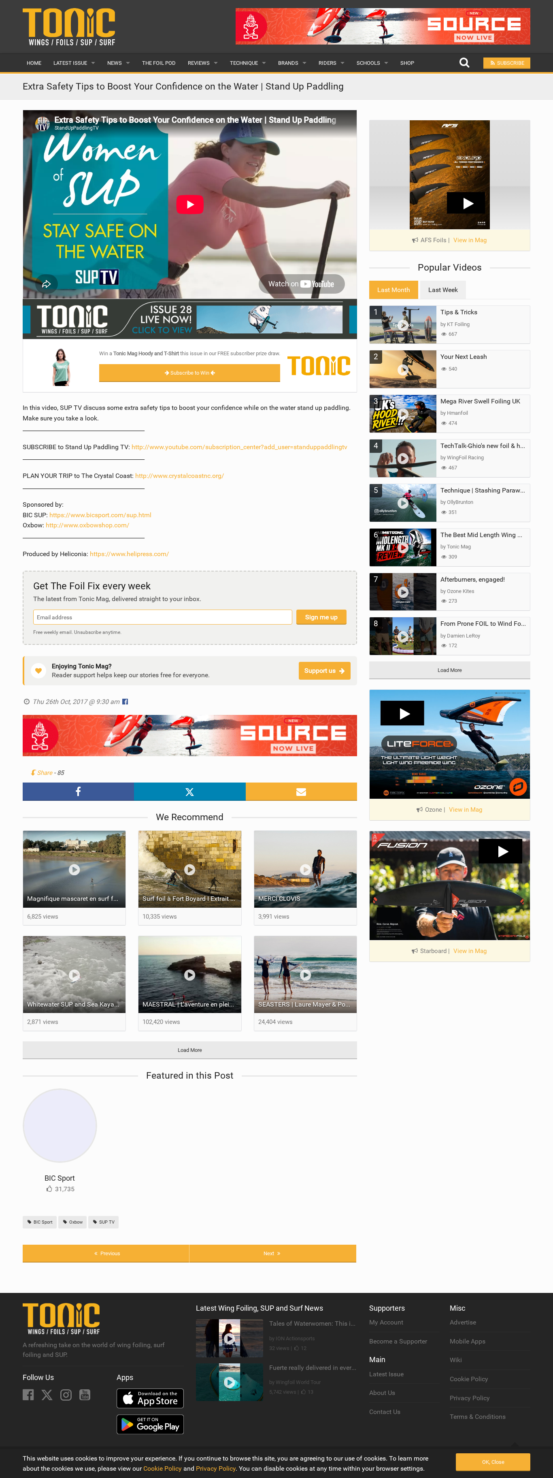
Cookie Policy (469, 1379)
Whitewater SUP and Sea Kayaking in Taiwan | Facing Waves (76, 1004)
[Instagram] (66, 1397)
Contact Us (384, 1412)
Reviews (199, 63)
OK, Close (493, 1462)
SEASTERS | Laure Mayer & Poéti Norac (307, 1004)
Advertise (463, 1322)
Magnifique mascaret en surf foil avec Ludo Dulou (76, 898)
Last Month (393, 290)
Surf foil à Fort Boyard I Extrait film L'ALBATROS (192, 898)
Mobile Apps (467, 1341)
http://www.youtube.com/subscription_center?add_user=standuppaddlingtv (239, 447)
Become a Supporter (398, 1341)
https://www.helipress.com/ (129, 554)
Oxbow (75, 1222)
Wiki (456, 1360)
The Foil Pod (159, 63)
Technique (244, 63)
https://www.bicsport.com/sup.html (100, 515)
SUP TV (106, 1222)
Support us (320, 670)
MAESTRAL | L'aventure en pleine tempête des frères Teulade (192, 1004)
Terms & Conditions (478, 1416)
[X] (47, 1397)
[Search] (464, 63)
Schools (368, 63)
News (114, 63)
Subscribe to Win (190, 373)
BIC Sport (60, 1178)
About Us (382, 1393)
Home (34, 63)
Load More (190, 1050)
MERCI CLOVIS (279, 898)
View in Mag (470, 240)
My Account (386, 1322)
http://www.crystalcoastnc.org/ (179, 476)
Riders (327, 63)
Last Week (443, 290)
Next (269, 1253)
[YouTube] (84, 1397)
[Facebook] (29, 1397)
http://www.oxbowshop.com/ (88, 525)
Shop (407, 63)
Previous (109, 1253)
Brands (288, 63)
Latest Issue (70, 63)
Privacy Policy (470, 1398)
